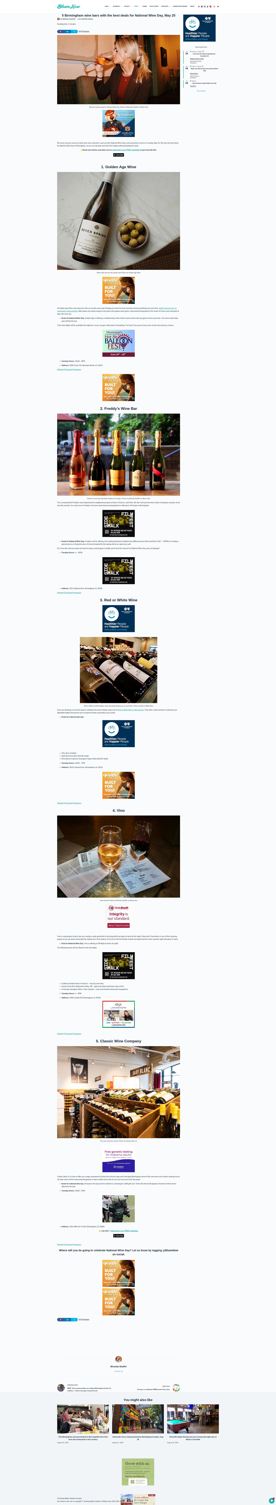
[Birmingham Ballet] (138, 1499)
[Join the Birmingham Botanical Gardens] (138, 1472)
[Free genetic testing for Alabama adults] (118, 1159)
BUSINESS (116, 6)
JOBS (106, 6)
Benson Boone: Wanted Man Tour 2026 (204, 83)
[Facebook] (199, 6)
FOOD (136, 6)
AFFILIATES (164, 6)
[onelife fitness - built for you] (118, 290)
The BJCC (193, 86)
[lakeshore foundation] (118, 1014)
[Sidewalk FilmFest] (118, 523)
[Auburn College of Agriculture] (118, 123)
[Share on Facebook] (60, 31)
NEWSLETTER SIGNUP (180, 6)
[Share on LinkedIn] (67, 31)
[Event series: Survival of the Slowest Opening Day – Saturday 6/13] (203, 51)
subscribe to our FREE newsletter (126, 150)
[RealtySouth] (118, 916)
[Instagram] (202, 6)
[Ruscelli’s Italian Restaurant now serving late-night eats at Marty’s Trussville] (193, 1418)
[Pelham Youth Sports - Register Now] (118, 1209)
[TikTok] (207, 6)
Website (60, 369)
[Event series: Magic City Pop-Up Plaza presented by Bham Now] (202, 66)
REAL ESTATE (154, 6)
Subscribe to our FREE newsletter (124, 1231)
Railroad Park (194, 73)
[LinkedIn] (204, 6)
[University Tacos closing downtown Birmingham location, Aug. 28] (138, 1418)
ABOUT (192, 6)
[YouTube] (210, 6)
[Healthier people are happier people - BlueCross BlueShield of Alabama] (118, 618)
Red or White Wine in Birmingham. (131, 710)
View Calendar (201, 91)
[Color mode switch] (218, 6)
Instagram (77, 369)
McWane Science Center (197, 58)
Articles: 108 (118, 1371)
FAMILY (145, 6)
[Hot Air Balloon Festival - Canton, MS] (118, 343)
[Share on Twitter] (74, 31)
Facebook (68, 369)
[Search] (214, 6)
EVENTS (126, 6)
